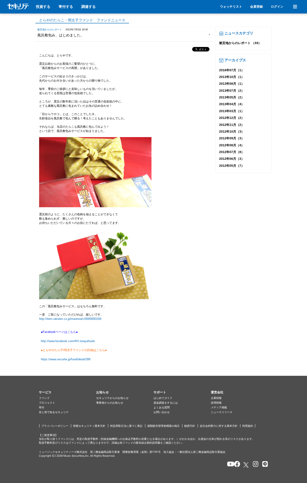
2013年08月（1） (231, 83)
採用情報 (216, 402)
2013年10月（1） (231, 77)
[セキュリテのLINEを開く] (264, 465)
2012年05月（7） (231, 165)
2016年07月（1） (231, 70)
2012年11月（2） (231, 125)
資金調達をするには (166, 402)
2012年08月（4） (231, 145)
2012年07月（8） (231, 152)
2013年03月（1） (231, 111)
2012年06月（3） (231, 158)
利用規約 (247, 425)
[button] (67, 392)
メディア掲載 (219, 407)
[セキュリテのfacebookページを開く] (235, 465)
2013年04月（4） (231, 104)
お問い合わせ (162, 412)
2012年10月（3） (231, 131)
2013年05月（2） (231, 97)
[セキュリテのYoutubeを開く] (228, 465)
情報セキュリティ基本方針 (89, 425)
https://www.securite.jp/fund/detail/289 (65, 359)
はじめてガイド (163, 398)
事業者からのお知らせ (109, 402)
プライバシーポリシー (54, 425)
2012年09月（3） (231, 138)
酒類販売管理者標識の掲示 (163, 425)
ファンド (44, 398)
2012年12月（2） (231, 118)
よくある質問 (162, 407)
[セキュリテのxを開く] (246, 464)
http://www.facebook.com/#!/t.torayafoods (68, 341)
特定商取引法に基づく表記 (126, 425)
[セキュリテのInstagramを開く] (254, 465)
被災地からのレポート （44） (240, 43)
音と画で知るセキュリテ (54, 412)
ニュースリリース (221, 412)
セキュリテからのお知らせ (112, 398)
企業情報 (216, 398)
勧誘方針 (189, 425)
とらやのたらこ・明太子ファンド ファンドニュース (82, 20)
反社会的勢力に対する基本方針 (219, 425)
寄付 (41, 407)
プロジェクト (47, 402)
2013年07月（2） (231, 90)
